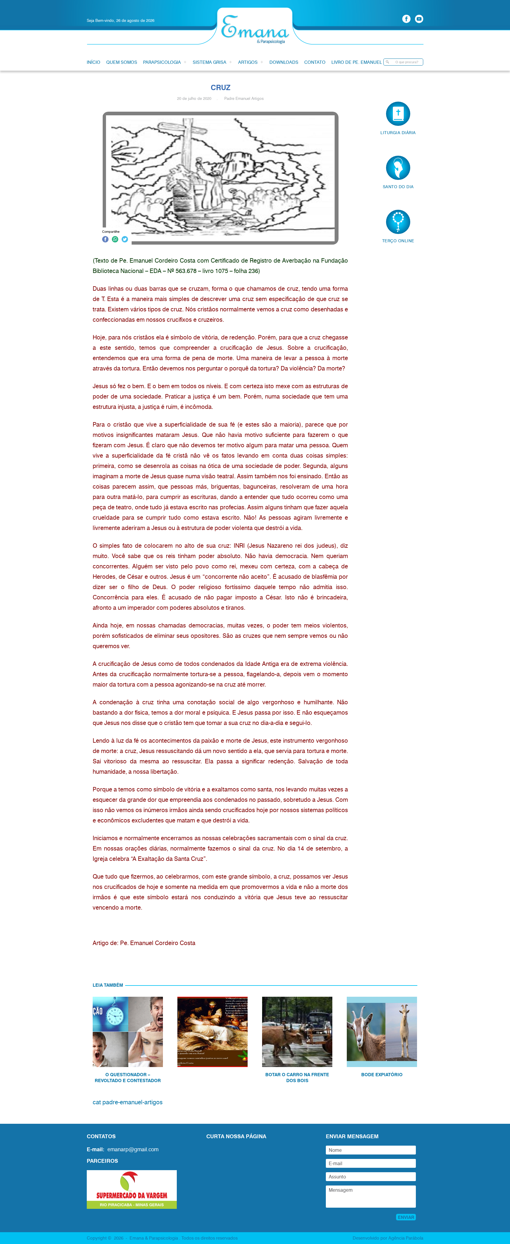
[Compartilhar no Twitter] (125, 240)
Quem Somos (121, 62)
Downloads (283, 62)
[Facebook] (406, 19)
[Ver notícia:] (212, 1043)
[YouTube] (419, 19)
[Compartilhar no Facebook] (105, 240)
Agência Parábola (405, 1238)
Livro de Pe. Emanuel (356, 62)
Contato (315, 62)
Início (93, 62)
